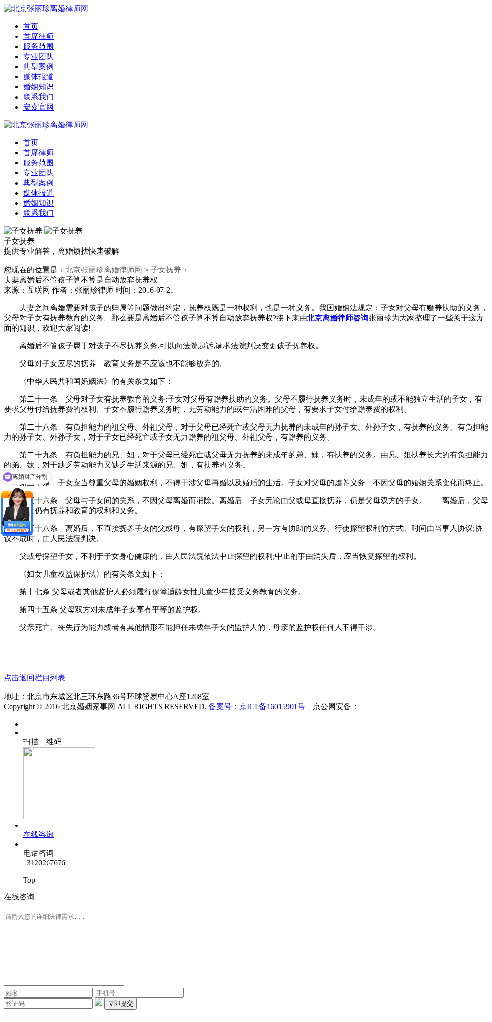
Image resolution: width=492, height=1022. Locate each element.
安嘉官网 (38, 107)
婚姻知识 (38, 87)
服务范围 (38, 46)
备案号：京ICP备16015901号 (257, 706)
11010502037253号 (389, 706)
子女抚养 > (168, 270)
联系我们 (38, 97)
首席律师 (38, 36)
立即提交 (120, 1003)
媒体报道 (38, 77)
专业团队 (38, 56)
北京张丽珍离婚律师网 (103, 270)
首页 (30, 26)
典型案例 (38, 66)
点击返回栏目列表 (34, 678)
